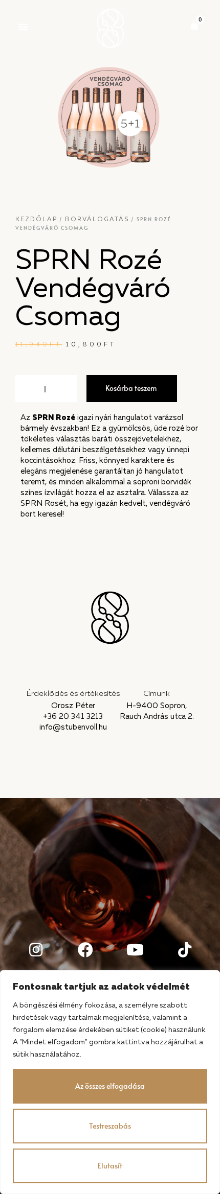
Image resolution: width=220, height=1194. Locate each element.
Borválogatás (97, 220)
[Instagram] (36, 950)
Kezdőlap (36, 220)
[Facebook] (85, 950)
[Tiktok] (185, 950)
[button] (23, 26)
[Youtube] (135, 950)
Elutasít (110, 1165)
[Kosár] (194, 25)
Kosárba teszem (131, 388)
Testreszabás (110, 1126)
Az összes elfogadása (110, 1086)
